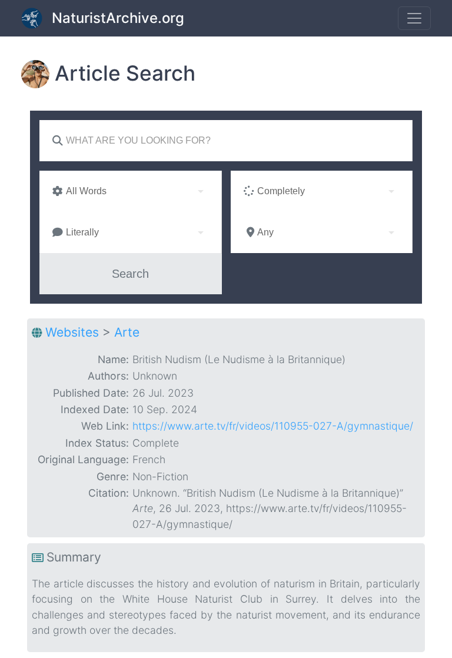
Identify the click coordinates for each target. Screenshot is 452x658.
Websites (72, 332)
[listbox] (130, 191)
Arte (126, 332)
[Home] (36, 18)
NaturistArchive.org (118, 17)
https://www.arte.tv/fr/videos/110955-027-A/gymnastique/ (272, 426)
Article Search (125, 73)
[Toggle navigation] (414, 18)
